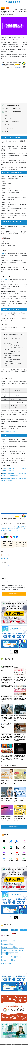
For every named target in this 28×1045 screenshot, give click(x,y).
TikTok (23, 848)
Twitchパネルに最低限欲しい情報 (13, 108)
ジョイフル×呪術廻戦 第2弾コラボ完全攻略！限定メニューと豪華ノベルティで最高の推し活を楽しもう (7, 758)
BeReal (4, 842)
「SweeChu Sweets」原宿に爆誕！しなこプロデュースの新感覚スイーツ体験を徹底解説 (7, 680)
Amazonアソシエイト (8, 947)
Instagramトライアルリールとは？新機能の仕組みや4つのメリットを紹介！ (6, 699)
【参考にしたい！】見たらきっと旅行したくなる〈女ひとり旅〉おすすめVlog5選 (20, 544)
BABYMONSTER (6, 950)
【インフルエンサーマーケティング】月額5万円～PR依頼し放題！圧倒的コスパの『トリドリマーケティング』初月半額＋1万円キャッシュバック (14, 529)
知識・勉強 (24, 860)
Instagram (24, 842)
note (11, 848)
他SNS (17, 860)
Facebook (17, 842)
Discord (4, 960)
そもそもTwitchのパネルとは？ (12, 105)
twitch (4, 854)
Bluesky (10, 842)
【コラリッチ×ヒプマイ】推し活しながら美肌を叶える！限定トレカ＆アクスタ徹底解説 (6, 737)
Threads (17, 848)
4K (18, 941)
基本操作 (7, 125)
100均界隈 (12, 941)
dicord (18, 957)
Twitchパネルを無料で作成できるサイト (14, 112)
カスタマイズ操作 (9, 128)
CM (17, 953)
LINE (4, 848)
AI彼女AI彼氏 (6, 944)
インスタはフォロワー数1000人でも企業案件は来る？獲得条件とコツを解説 (20, 680)
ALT (13, 944)
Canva (6, 115)
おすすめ (24, 854)
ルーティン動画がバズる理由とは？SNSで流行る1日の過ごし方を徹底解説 (20, 698)
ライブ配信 (12, 555)
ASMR (21, 947)
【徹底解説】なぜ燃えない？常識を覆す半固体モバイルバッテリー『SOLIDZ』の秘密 (19, 758)
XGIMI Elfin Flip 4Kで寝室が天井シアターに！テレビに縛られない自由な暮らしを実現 (7, 718)
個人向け (20, 555)
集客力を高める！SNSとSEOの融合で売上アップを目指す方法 (20, 782)
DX (10, 960)
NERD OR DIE (8, 118)
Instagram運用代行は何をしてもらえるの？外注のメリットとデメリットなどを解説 (6, 818)
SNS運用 (5, 555)
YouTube (17, 854)
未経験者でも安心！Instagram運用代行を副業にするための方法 (6, 782)
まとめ (6, 131)
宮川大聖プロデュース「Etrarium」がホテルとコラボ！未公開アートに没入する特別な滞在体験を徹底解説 (20, 738)
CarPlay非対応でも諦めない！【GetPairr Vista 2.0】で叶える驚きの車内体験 (20, 718)
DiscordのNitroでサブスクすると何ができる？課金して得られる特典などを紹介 (19, 818)
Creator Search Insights (8, 957)
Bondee (15, 950)
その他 (4, 860)
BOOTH (21, 950)
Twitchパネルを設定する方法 (12, 121)
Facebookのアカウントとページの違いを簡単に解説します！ (20, 800)
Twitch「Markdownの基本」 (10, 431)
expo (15, 960)
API (16, 947)
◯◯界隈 (5, 941)
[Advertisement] (14, 86)
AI (22, 941)
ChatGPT (11, 953)
